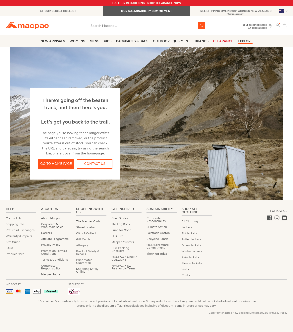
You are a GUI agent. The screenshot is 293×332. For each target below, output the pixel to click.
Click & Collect (86, 233)
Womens (77, 41)
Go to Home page (56, 163)
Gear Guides (119, 218)
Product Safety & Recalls (87, 253)
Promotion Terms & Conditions (54, 252)
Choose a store (257, 27)
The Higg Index (156, 253)
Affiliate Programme (55, 239)
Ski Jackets (189, 233)
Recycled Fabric (157, 239)
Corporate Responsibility (51, 267)
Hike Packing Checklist (120, 249)
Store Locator (85, 227)
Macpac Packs (50, 274)
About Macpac (51, 218)
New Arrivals (52, 41)
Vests (185, 269)
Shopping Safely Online (87, 270)
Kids (107, 41)
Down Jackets (191, 245)
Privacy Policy (50, 245)
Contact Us (94, 163)
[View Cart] (284, 25)
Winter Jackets (192, 251)
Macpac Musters (122, 242)
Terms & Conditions (54, 259)
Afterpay (82, 245)
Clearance (223, 41)
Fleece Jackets (192, 263)
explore (245, 41)
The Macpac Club (88, 221)
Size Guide (13, 242)
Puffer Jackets (191, 239)
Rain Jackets (190, 257)
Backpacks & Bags (132, 41)
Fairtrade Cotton (158, 233)
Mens (94, 41)
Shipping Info (15, 224)
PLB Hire (117, 236)
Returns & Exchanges (20, 230)
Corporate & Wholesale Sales (52, 226)
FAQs (9, 248)
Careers (46, 233)
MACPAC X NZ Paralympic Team (123, 267)
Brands (201, 41)
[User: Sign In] (277, 25)
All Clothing (190, 221)
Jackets (187, 227)
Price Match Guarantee (84, 261)
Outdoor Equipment (171, 41)
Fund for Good (121, 230)
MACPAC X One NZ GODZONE (124, 258)
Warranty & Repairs (19, 236)
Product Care (15, 254)
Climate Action (156, 227)
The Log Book (120, 224)
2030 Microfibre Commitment (157, 246)
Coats (186, 275)
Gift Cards (83, 239)
